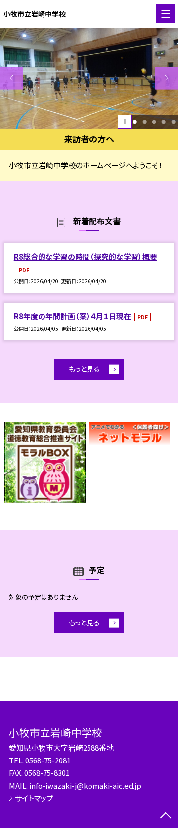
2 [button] (144, 121)
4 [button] (163, 121)
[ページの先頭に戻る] (165, 816)
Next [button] (166, 78)
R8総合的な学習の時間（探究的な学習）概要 (85, 256)
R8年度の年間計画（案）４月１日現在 (73, 316)
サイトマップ (34, 798)
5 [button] (173, 121)
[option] (89, 78)
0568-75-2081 (48, 760)
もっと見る (84, 369)
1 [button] (135, 121)
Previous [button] (11, 78)
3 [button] (154, 121)
